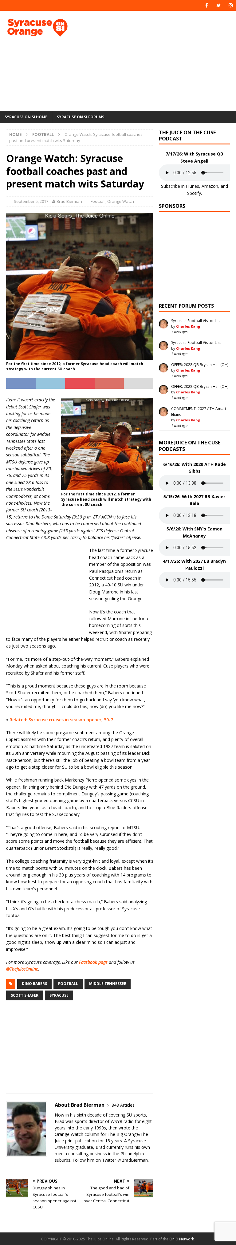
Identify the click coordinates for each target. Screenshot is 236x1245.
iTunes (192, 186)
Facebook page (93, 962)
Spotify (194, 193)
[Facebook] (206, 5)
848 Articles (123, 1105)
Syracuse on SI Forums (80, 117)
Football (98, 201)
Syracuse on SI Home (26, 117)
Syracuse (59, 995)
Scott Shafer (24, 995)
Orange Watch (120, 201)
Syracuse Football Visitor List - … (198, 320)
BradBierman (134, 1160)
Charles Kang (188, 326)
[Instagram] (230, 5)
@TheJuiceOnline (22, 969)
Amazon (210, 186)
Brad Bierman (69, 201)
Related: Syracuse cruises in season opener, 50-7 (61, 720)
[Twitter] (218, 5)
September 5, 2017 (31, 201)
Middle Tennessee (107, 983)
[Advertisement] (161, 60)
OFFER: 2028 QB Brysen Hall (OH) (199, 364)
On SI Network (181, 1239)
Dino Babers (34, 983)
